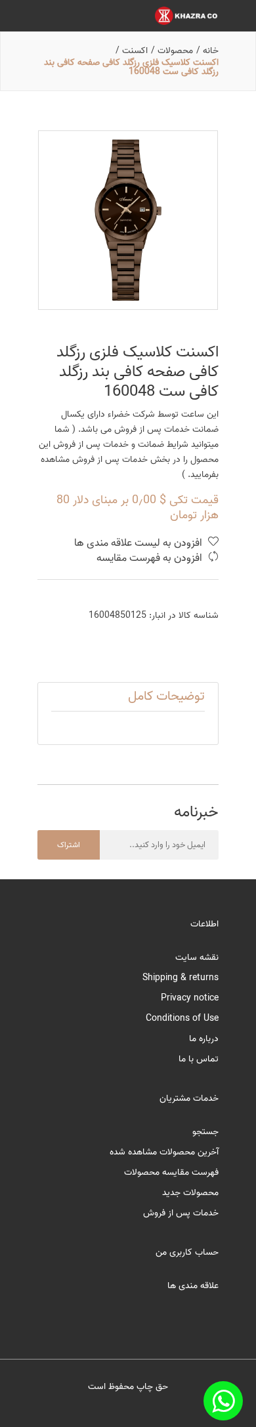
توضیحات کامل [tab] (166, 696)
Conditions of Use (182, 1018)
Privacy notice (190, 998)
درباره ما (204, 1038)
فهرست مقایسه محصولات (171, 1172)
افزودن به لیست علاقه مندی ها (139, 543)
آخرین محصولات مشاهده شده (164, 1152)
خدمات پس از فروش (181, 1213)
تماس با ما (199, 1059)
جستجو (205, 1131)
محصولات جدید (190, 1192)
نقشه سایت (197, 957)
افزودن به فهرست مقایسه (150, 558)
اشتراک (68, 845)
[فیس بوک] (223, 1400)
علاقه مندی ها (193, 1285)
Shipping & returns (180, 977)
